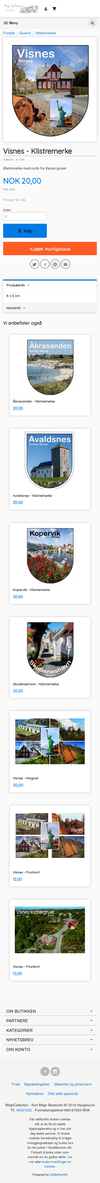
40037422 (24, 1110)
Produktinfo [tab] (16, 285)
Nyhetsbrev (35, 1093)
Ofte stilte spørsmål (63, 1093)
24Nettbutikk (59, 1174)
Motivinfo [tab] (14, 308)
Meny (13, 22)
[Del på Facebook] (45, 264)
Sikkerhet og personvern (73, 1084)
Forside (9, 32)
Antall (7, 210)
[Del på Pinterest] (55, 264)
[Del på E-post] (65, 264)
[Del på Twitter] (34, 264)
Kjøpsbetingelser (37, 1084)
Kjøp (28, 231)
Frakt (16, 1084)
